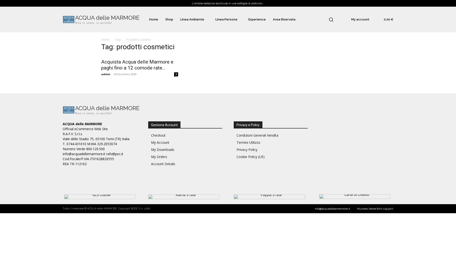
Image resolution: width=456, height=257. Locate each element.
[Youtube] (366, 110)
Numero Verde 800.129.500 (375, 208)
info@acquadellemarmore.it (332, 208)
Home (105, 40)
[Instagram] (334, 110)
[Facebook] (323, 110)
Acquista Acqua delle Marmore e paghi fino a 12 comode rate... (137, 65)
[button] (331, 19)
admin (105, 74)
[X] (355, 110)
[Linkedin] (345, 110)
